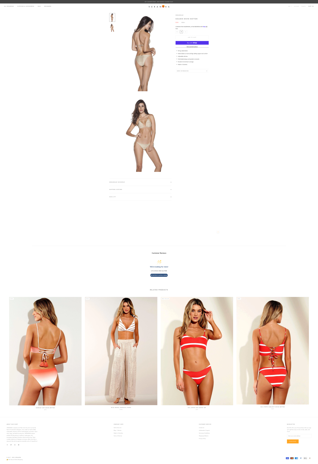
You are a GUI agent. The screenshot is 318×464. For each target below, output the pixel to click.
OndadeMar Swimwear (117, 182)
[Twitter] (11, 445)
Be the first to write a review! (159, 275)
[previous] (5, 352)
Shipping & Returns (203, 436)
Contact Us (201, 427)
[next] (313, 352)
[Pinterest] (18, 445)
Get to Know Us (117, 427)
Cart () (311, 6)
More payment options (192, 46)
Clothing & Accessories (25, 6)
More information (183, 71)
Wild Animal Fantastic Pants (121, 407)
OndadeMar (180, 15)
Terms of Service (118, 436)
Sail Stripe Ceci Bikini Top (197, 407)
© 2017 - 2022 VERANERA (14, 457)
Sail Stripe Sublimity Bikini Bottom (273, 407)
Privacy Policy (202, 438)
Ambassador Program (204, 430)
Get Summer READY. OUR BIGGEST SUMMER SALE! (159, 1)
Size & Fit (112, 197)
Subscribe (292, 441)
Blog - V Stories (117, 430)
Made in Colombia (118, 433)
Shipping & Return (115, 189)
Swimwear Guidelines (204, 433)
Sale (39, 6)
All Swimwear (9, 6)
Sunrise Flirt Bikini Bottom (45, 408)
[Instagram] (14, 445)
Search (304, 6)
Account (296, 6)
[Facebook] (7, 445)
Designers (47, 6)
